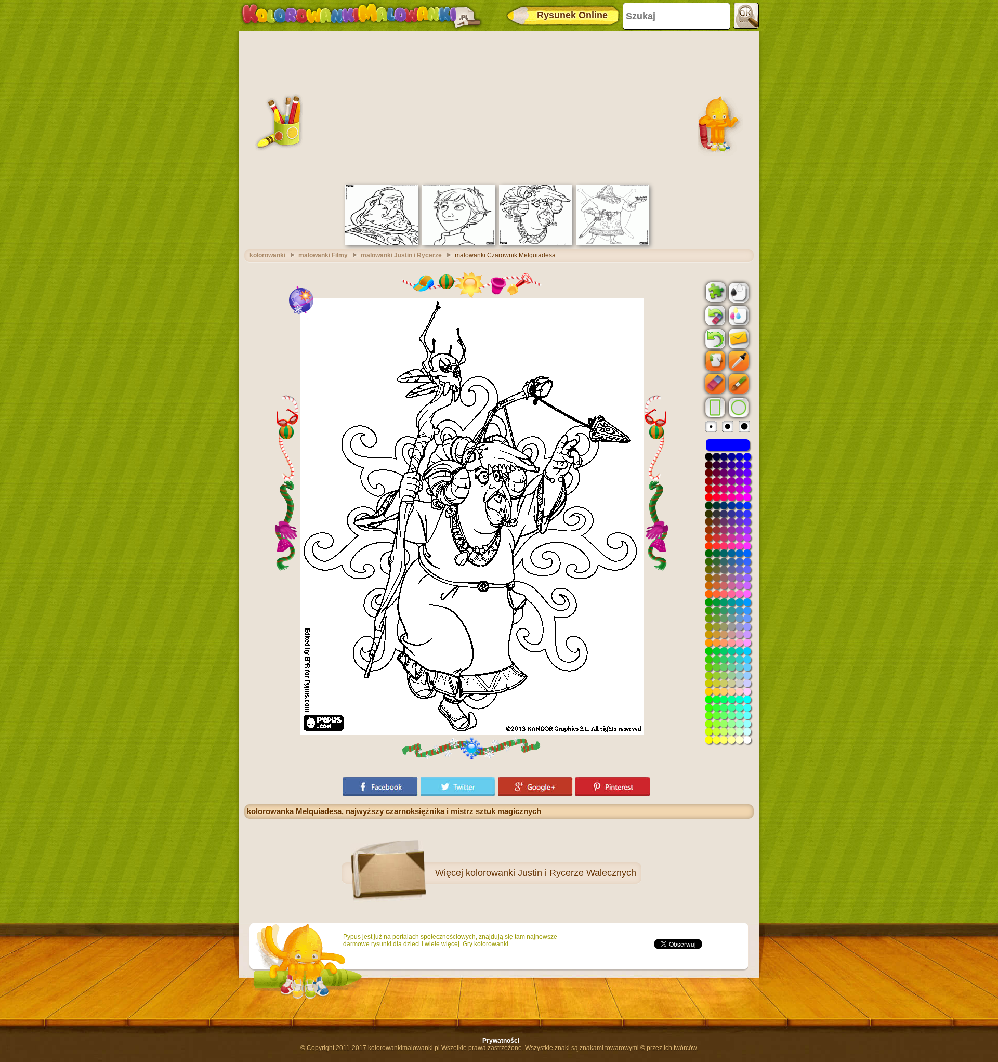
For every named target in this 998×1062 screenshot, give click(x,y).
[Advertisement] (499, 106)
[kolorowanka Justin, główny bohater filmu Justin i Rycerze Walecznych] (458, 242)
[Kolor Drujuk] (737, 315)
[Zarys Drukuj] (737, 291)
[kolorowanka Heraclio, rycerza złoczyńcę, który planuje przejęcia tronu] (612, 242)
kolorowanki (267, 255)
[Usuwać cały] (714, 315)
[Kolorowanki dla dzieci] (361, 15)
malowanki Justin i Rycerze (401, 255)
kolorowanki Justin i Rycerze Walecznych (551, 873)
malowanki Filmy (323, 255)
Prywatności (500, 1040)
